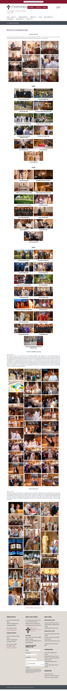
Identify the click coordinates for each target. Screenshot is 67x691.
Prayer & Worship (22, 17)
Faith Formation (48, 17)
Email (27, 650)
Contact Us (29, 19)
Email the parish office (12, 630)
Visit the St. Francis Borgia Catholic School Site (33, 1)
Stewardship (10, 19)
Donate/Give (38, 7)
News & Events (19, 19)
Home (8, 17)
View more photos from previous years (33, 607)
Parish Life (33, 17)
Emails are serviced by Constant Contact (33, 672)
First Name (28, 652)
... (0, 690)
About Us (13, 17)
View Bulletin (31, 7)
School (40, 17)
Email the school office (12, 647)
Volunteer (44, 7)
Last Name (28, 657)
